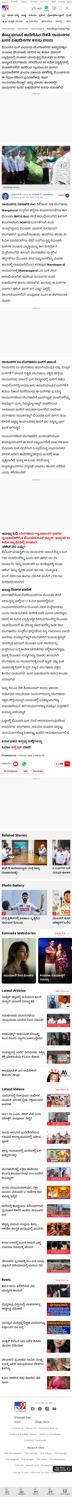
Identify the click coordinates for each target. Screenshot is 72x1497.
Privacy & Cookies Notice (23, 1434)
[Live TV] (53, 8)
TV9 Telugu (46, 1453)
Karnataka (22, 29)
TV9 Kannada (8, 29)
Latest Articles (14, 991)
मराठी (33, 2)
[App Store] (45, 1423)
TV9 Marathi (31, 1453)
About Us (31, 1428)
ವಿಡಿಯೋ (33, 22)
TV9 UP (19, 1465)
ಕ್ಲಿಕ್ (19, 747)
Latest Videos (13, 1089)
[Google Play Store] (24, 1420)
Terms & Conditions (49, 1434)
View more (60, 991)
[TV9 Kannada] (5, 8)
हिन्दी (14, 2)
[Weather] (33, 8)
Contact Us (17, 1428)
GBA (25, 771)
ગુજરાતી (44, 2)
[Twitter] (40, 1409)
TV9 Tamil (41, 1459)
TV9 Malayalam (57, 1459)
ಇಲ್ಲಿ (13, 747)
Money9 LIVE (48, 1465)
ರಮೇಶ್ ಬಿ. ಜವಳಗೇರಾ (42, 195)
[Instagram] (47, 1409)
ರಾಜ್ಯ (23, 16)
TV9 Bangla (60, 1453)
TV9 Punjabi (27, 1459)
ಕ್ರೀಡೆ (68, 16)
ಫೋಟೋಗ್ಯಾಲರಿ (55, 16)
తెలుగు (24, 2)
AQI (39, 9)
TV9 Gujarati (12, 1459)
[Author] (5, 196)
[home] (3, 15)
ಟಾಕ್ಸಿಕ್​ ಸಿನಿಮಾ (15, 22)
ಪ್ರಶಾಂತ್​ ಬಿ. (16, 194)
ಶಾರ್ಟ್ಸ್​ (59, 22)
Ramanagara (37, 29)
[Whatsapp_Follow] (24, 763)
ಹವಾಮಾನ (47, 22)
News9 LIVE (32, 1465)
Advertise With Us (48, 1428)
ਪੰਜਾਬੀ (61, 2)
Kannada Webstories (19, 933)
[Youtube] (15, 763)
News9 (5, 2)
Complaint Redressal (35, 1440)
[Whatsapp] (46, 8)
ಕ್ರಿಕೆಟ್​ (42, 16)
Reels (6, 1280)
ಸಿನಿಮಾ (32, 16)
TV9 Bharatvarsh (13, 1453)
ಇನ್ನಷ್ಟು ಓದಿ (60, 934)
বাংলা (53, 2)
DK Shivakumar (11, 771)
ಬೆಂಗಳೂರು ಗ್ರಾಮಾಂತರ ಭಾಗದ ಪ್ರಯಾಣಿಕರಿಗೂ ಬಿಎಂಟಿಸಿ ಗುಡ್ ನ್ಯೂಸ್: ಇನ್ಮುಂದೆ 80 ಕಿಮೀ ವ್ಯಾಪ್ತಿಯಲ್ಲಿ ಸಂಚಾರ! (36, 538)
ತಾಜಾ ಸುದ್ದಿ (13, 16)
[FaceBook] (33, 1409)
